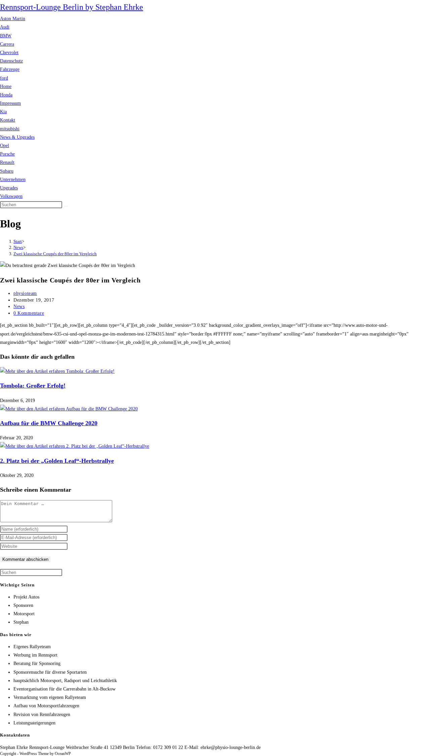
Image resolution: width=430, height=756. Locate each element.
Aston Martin (12, 18)
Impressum (10, 103)
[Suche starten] (65, 206)
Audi (4, 27)
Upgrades (9, 187)
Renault (7, 162)
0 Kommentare (28, 313)
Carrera (7, 44)
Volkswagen (11, 196)
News (19, 306)
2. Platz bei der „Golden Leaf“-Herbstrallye (57, 460)
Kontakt (7, 120)
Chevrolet (9, 52)
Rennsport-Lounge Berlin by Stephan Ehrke (71, 7)
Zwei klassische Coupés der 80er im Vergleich (55, 253)
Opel (4, 145)
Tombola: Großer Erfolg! (33, 385)
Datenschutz (11, 60)
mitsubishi (9, 128)
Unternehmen (13, 179)
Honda (6, 94)
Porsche (7, 154)
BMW (5, 35)
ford (4, 78)
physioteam (25, 293)
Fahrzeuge (9, 69)
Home (5, 86)
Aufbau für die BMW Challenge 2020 (48, 423)
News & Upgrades (17, 137)
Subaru (6, 171)
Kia (3, 111)
